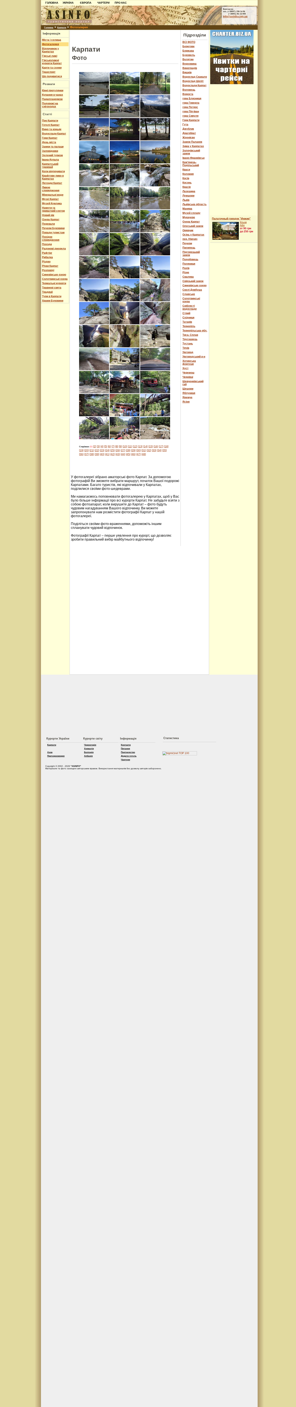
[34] (159, 450)
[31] (143, 450)
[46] (133, 454)
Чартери (125, 759)
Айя (242, 225)
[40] (102, 454)
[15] (150, 446)
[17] (161, 446)
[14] (145, 446)
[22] (97, 450)
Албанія (88, 756)
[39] (97, 454)
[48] (143, 454)
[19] (81, 450)
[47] (138, 454)
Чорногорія (90, 745)
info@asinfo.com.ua (235, 16)
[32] (149, 450)
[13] (140, 446)
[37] (86, 454)
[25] (112, 450)
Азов (49, 752)
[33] (154, 450)
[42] (112, 454)
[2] (94, 446)
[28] (128, 450)
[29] (133, 450)
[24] (107, 450)
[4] (102, 446)
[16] (156, 446)
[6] (109, 446)
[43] (117, 454)
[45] (128, 454)
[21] (91, 450)
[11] (130, 446)
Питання (125, 748)
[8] (116, 446)
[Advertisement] (19, 67)
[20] (86, 450)
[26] (117, 450)
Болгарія (89, 752)
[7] (113, 446)
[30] (138, 450)
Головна (48, 27)
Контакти (126, 745)
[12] (135, 446)
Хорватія (89, 748)
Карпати (61, 27)
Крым (243, 222)
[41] (107, 454)
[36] (81, 454)
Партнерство (128, 752)
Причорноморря (56, 756)
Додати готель (129, 756)
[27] (123, 450)
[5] (105, 446)
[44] (123, 454)
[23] (102, 450)
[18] (166, 446)
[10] (125, 446)
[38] (91, 454)
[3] (98, 446)
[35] (164, 450)
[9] (120, 446)
